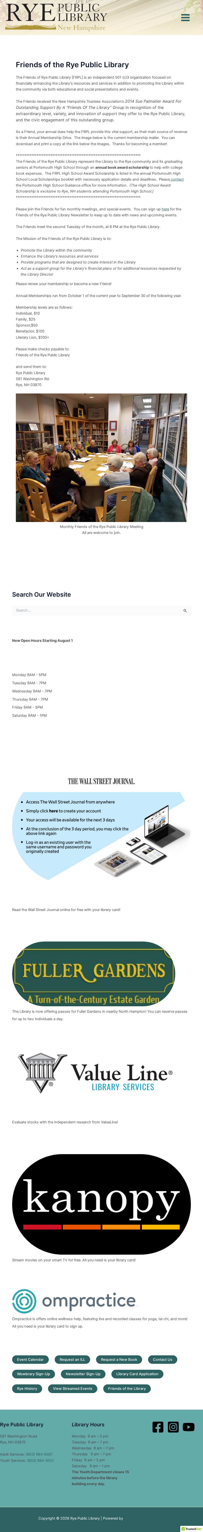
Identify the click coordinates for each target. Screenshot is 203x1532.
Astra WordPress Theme (144, 1518)
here (165, 209)
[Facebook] (158, 1427)
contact (177, 179)
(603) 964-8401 (39, 1454)
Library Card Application (137, 1374)
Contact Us (162, 1359)
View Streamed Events (72, 1388)
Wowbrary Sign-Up (33, 1374)
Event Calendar (30, 1359)
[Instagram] (173, 1427)
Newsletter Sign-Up (83, 1374)
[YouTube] (188, 1427)
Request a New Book (119, 1359)
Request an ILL (72, 1359)
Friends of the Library (127, 1388)
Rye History (27, 1388)
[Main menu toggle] (185, 17)
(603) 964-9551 (40, 1460)
